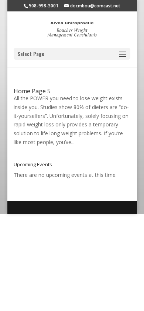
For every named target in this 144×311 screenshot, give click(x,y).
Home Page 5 (32, 91)
